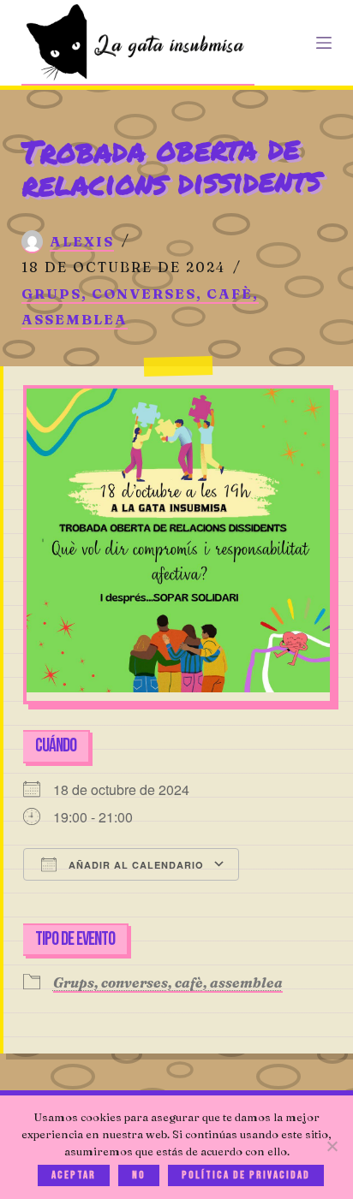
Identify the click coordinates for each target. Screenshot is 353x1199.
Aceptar (73, 1175)
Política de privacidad (246, 1175)
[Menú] (324, 42)
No (139, 1175)
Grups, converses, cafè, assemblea (168, 982)
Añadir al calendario (134, 864)
